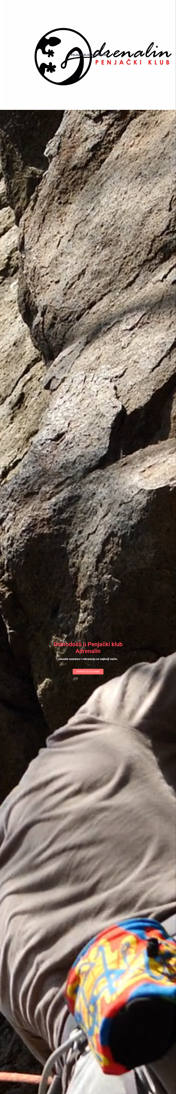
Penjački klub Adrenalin (88, 55)
